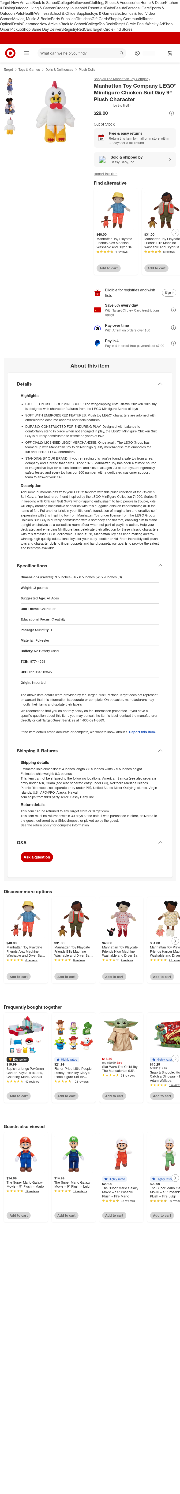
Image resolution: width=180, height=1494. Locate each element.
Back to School (45, 2)
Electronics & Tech (129, 13)
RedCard (84, 29)
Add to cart (109, 268)
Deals (17, 24)
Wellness (41, 13)
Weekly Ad (155, 24)
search (121, 53)
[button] (113, 105)
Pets (19, 13)
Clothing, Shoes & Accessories (114, 2)
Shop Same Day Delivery (42, 29)
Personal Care (138, 8)
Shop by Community (125, 18)
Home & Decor (152, 2)
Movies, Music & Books (31, 18)
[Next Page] (175, 232)
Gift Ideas (83, 18)
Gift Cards (100, 18)
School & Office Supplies (69, 13)
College (64, 2)
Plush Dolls (87, 69)
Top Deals (107, 24)
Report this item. (142, 732)
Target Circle (102, 29)
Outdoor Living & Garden (34, 8)
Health (28, 13)
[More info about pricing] (171, 113)
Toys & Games (102, 13)
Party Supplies (63, 18)
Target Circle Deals (130, 24)
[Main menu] (27, 53)
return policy (42, 825)
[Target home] (10, 53)
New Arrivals (49, 24)
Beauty (120, 8)
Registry (70, 29)
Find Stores (122, 29)
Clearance (30, 24)
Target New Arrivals (16, 2)
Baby (109, 8)
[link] (113, 105)
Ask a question (37, 857)
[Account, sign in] (146, 53)
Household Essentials (87, 8)
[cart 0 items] (170, 53)
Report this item (105, 174)
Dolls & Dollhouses (59, 69)
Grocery (62, 8)
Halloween (80, 2)
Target (8, 69)
